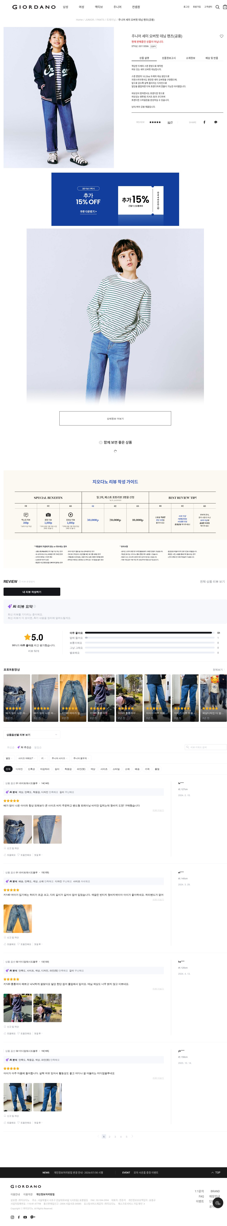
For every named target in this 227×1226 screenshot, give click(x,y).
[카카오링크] (216, 122)
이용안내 (15, 1194)
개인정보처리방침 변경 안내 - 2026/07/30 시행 (78, 1172)
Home (79, 19)
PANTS (100, 19)
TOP (217, 1172)
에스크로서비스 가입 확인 (130, 1203)
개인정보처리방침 (45, 1194)
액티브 (99, 7)
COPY (153, 46)
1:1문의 (199, 1191)
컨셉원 (136, 7)
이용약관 (28, 1194)
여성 (81, 7)
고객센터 (208, 7)
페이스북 (204, 122)
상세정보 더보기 (115, 418)
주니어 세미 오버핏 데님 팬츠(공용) (136, 19)
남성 (65, 7)
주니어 (117, 7)
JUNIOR (89, 19)
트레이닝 (111, 19)
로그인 (186, 7)
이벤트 (200, 1201)
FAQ (201, 1196)
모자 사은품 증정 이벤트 (146, 1172)
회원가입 (197, 7)
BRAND (215, 1191)
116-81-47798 (34, 1203)
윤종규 (152, 1200)
